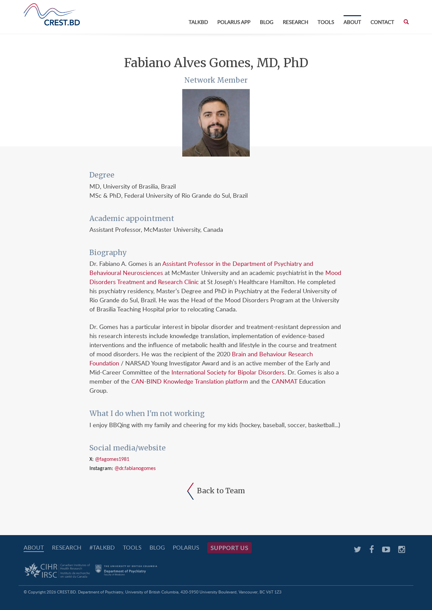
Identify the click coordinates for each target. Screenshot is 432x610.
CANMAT (284, 381)
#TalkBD (102, 547)
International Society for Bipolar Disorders (228, 372)
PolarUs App (233, 22)
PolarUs (186, 547)
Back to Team (221, 490)
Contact (382, 22)
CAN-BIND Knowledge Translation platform (189, 381)
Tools (326, 22)
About (352, 22)
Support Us (229, 548)
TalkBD (198, 22)
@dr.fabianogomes (135, 468)
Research (295, 22)
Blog (266, 22)
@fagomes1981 (112, 459)
